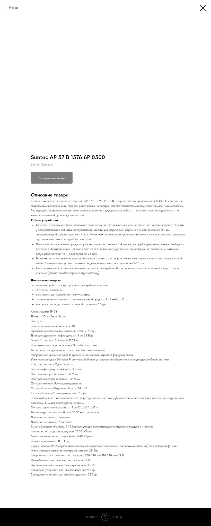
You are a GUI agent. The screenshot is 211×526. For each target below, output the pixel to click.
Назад (13, 7)
